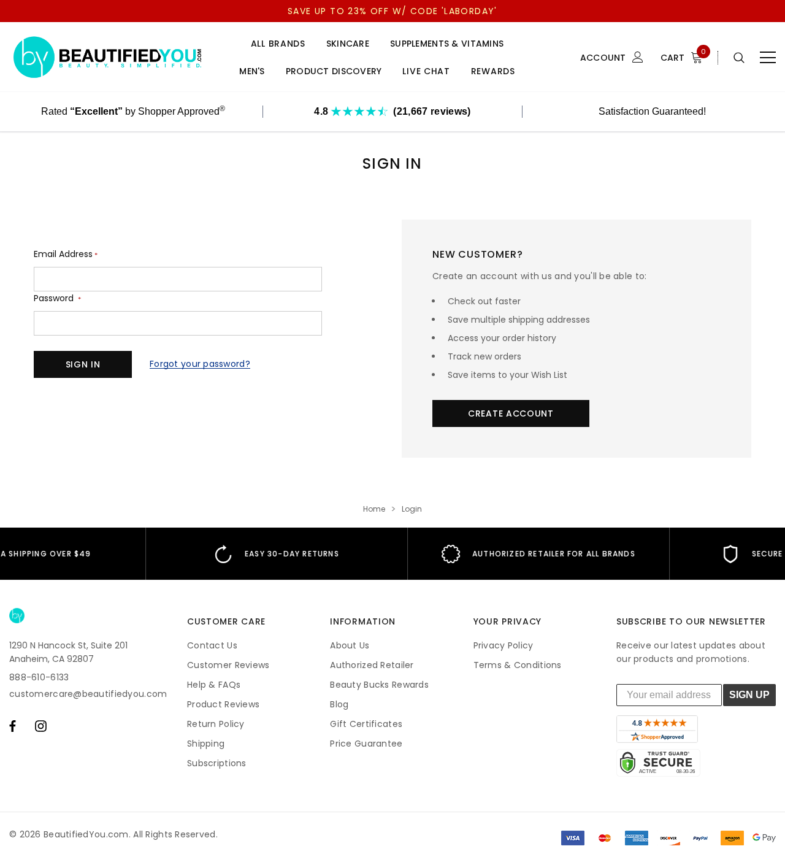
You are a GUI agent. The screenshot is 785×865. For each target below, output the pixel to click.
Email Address (66, 254)
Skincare (347, 44)
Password (57, 298)
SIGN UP (749, 695)
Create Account (511, 413)
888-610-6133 (39, 677)
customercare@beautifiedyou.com (88, 694)
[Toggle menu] (768, 57)
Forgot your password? (200, 364)
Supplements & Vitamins (447, 44)
